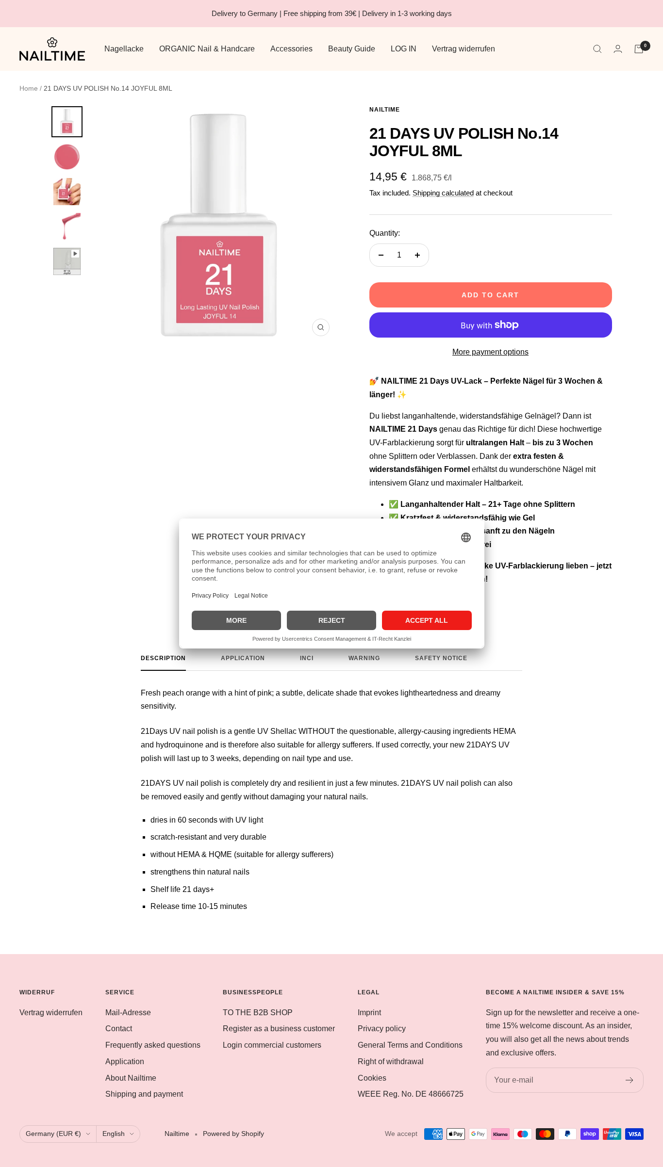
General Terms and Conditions (410, 1045)
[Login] (617, 49)
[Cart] (639, 49)
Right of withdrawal (391, 1061)
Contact (118, 1028)
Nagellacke (124, 49)
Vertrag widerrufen (463, 49)
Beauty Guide (351, 49)
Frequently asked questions (152, 1045)
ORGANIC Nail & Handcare (207, 49)
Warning (364, 658)
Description (163, 658)
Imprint (369, 1012)
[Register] (630, 1080)
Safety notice (441, 658)
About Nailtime (130, 1078)
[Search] (597, 49)
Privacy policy (382, 1028)
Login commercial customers (272, 1045)
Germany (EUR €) (53, 1133)
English (113, 1133)
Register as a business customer (279, 1028)
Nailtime (384, 109)
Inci (307, 658)
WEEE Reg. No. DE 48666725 (411, 1094)
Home (28, 88)
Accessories (291, 49)
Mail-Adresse (128, 1012)
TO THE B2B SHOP (258, 1012)
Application (243, 658)
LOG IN (403, 49)
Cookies (372, 1078)
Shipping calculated (443, 193)
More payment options (490, 352)
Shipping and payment (144, 1094)
